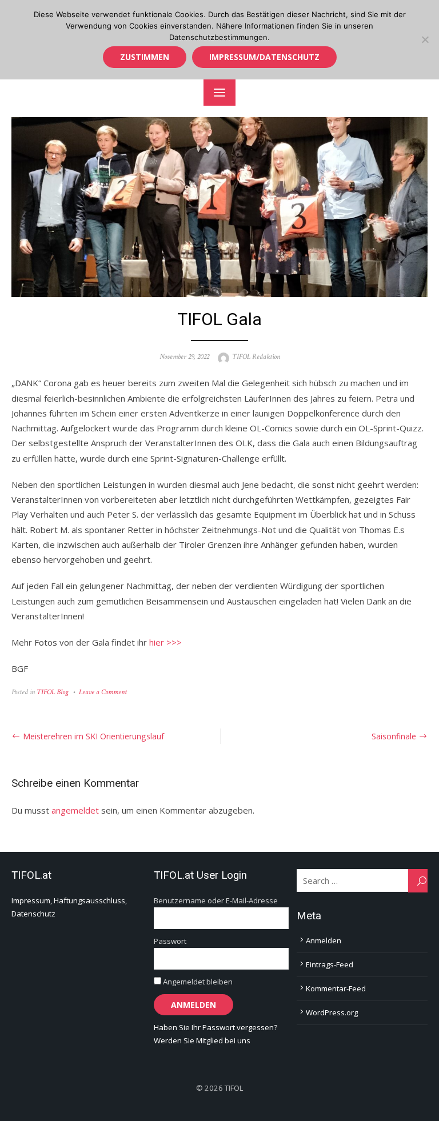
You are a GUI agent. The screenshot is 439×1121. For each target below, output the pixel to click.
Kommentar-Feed (336, 988)
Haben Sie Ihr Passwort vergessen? (215, 1027)
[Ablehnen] (424, 39)
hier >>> (165, 642)
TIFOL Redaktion (256, 357)
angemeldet (75, 810)
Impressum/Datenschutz (264, 56)
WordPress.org (332, 1012)
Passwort (170, 941)
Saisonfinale (394, 736)
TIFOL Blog (53, 692)
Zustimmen (144, 56)
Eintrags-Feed (329, 964)
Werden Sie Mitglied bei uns (202, 1040)
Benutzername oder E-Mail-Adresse (216, 900)
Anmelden (323, 940)
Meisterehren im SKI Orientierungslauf (93, 736)
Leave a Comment (103, 692)
